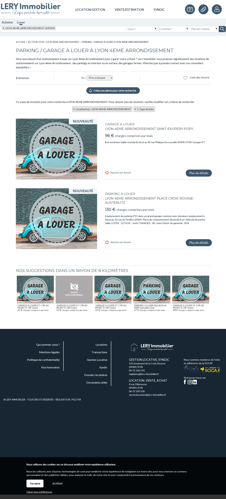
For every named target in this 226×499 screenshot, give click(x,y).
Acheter (7, 22)
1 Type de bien (145, 109)
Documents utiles (204, 9)
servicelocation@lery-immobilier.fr (147, 394)
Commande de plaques (191, 9)
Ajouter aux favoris (120, 172)
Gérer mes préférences (39, 491)
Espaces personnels (217, 9)
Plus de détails (198, 173)
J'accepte (35, 483)
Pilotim (76, 399)
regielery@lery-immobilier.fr (144, 373)
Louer (21, 22)
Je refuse (57, 483)
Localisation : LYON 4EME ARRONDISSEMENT (103, 109)
